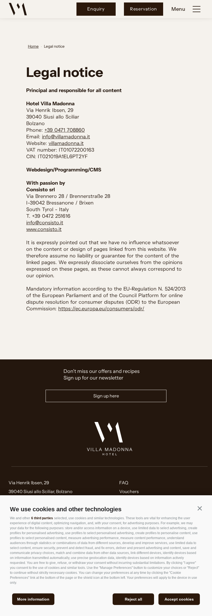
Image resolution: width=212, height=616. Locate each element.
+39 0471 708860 (64, 130)
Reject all (133, 599)
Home (33, 46)
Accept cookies (179, 599)
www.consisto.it (44, 229)
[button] (199, 508)
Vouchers (129, 491)
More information (33, 599)
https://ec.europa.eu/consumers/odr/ (101, 309)
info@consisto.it (44, 223)
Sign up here (106, 396)
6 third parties (42, 518)
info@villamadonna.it (66, 137)
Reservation (143, 9)
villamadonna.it (66, 143)
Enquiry (96, 9)
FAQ (123, 482)
